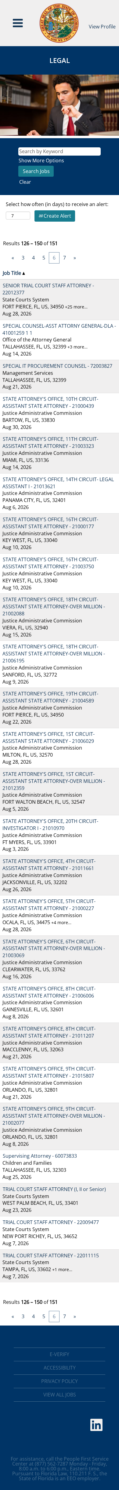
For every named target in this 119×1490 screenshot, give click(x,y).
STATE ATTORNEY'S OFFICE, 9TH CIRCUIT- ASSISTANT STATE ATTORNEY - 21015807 (49, 1072)
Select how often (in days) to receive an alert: (57, 204)
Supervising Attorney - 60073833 (40, 1156)
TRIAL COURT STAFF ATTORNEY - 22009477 (51, 1222)
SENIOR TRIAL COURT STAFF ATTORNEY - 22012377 (48, 289)
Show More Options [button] (41, 160)
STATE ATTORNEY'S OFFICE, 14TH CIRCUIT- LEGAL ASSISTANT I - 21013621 (58, 483)
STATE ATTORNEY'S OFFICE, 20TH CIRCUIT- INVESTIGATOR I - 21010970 (50, 825)
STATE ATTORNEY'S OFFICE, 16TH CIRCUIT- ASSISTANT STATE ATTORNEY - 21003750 (50, 563)
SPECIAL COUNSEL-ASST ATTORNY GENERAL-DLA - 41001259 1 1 (59, 329)
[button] (18, 23)
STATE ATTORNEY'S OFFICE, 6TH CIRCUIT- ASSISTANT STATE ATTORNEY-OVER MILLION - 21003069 (53, 948)
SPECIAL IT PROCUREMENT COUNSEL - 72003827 (57, 366)
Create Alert (56, 215)
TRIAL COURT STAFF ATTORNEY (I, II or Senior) (54, 1189)
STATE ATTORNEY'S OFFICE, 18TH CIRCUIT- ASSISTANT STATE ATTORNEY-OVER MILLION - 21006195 (53, 653)
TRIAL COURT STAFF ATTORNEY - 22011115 (51, 1255)
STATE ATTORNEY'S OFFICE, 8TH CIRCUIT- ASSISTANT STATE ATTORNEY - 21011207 (49, 1032)
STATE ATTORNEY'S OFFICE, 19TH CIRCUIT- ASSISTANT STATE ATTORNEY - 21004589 (50, 697)
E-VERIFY (59, 1354)
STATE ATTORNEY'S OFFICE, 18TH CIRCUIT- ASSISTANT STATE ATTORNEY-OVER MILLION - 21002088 (53, 606)
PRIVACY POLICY (59, 1381)
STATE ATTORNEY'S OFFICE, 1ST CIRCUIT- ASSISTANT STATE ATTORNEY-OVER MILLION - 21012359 (53, 781)
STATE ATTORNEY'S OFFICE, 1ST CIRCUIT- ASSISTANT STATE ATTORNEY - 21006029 (48, 737)
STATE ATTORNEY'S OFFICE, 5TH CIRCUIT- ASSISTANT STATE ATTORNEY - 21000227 (49, 905)
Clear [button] (25, 182)
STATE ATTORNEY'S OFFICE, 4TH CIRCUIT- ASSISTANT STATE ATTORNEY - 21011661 (49, 865)
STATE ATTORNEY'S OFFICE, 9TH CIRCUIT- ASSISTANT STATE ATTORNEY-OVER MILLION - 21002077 (53, 1115)
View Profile (102, 26)
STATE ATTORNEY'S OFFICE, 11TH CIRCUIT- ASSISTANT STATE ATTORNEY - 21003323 (50, 442)
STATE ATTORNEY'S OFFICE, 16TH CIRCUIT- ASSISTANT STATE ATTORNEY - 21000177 (50, 523)
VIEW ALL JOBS (59, 1394)
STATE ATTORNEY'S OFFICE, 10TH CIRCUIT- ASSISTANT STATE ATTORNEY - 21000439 (50, 402)
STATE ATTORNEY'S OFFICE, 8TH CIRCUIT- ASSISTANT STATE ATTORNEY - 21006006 (49, 992)
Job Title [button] (12, 273)
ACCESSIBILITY (60, 1367)
